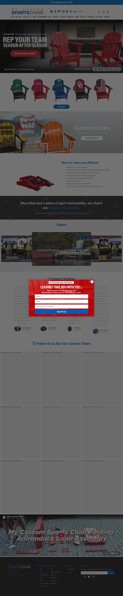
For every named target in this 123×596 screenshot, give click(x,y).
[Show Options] (87, 306)
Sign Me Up (61, 311)
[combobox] (61, 306)
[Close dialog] (92, 281)
